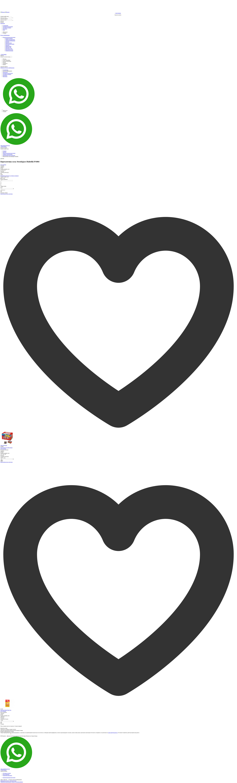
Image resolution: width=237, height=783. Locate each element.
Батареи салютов (9, 38)
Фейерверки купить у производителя (8, 780)
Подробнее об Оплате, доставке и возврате (9, 175)
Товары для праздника (10, 39)
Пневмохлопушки (9, 50)
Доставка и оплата (7, 773)
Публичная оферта (19, 781)
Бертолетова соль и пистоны (6, 193)
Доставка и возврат (7, 27)
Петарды (7, 41)
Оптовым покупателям (8, 26)
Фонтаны (7, 45)
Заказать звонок (118, 14)
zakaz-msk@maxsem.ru (5, 145)
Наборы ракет (8, 46)
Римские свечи (8, 42)
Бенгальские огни (9, 49)
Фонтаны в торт (8, 48)
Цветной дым (8, 47)
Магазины (5, 76)
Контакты (5, 28)
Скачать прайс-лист (4, 16)
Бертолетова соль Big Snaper (6, 447)
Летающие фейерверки (10, 40)
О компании (5, 25)
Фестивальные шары (9, 44)
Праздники (5, 72)
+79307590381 (118, 13)
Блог (4, 29)
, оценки (3, 164)
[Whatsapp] (19, 109)
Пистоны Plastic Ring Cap (5, 710)
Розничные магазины (7, 775)
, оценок (3, 448)
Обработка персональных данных (7, 781)
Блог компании (6, 774)
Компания (2, 23)
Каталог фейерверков (5, 35)
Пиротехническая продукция (9, 37)
